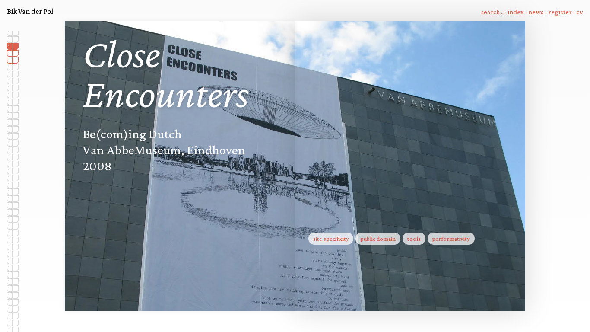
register (560, 12)
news (536, 12)
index (516, 12)
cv (579, 12)
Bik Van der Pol (30, 11)
